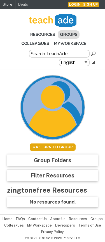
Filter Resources (52, 175)
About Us (58, 219)
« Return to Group (52, 147)
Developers (65, 225)
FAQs (20, 219)
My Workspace (70, 43)
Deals (23, 4)
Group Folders (52, 160)
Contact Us (37, 219)
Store (7, 4)
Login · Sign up (83, 4)
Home (8, 219)
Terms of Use (89, 225)
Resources (42, 34)
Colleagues (35, 43)
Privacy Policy (52, 232)
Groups (68, 34)
